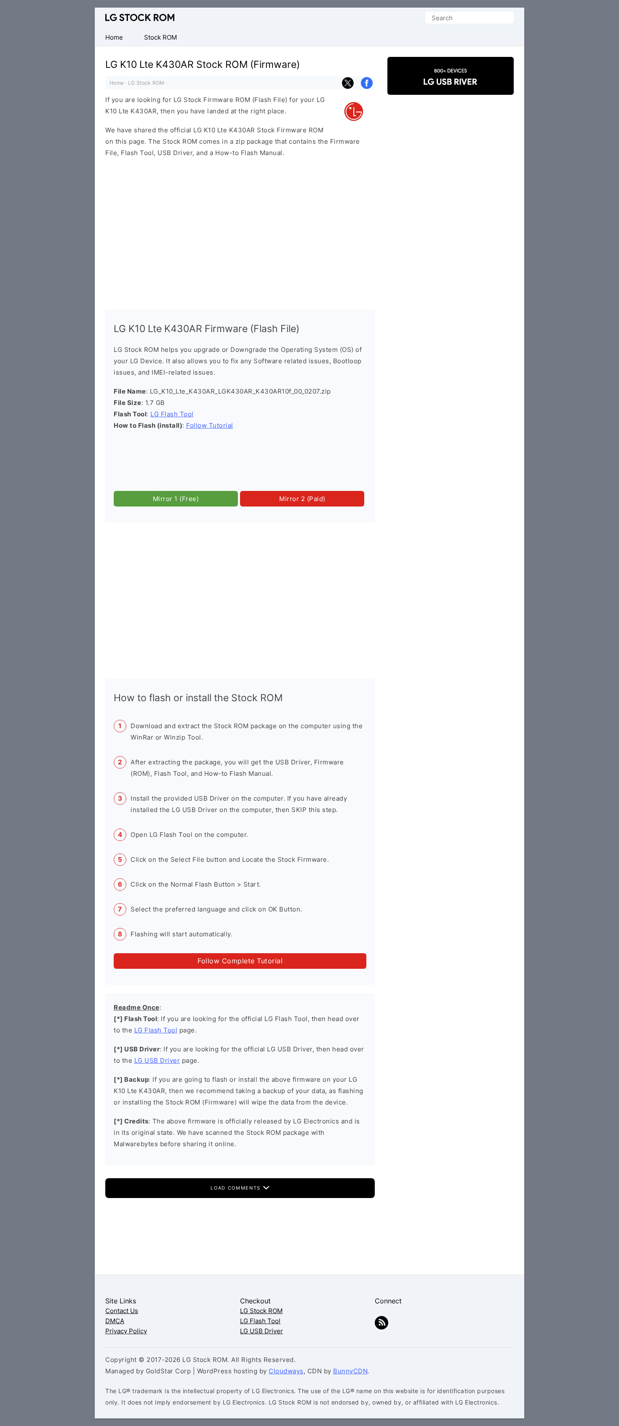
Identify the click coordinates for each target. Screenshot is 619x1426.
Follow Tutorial (209, 425)
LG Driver (450, 87)
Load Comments (236, 1188)
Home (116, 83)
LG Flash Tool (172, 414)
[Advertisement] (240, 231)
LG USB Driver (157, 1060)
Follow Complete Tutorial (240, 961)
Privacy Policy (126, 1331)
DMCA (114, 1321)
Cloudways (286, 1371)
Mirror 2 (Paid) (302, 499)
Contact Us (121, 1311)
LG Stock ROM (139, 17)
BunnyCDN (350, 1371)
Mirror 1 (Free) (176, 499)
